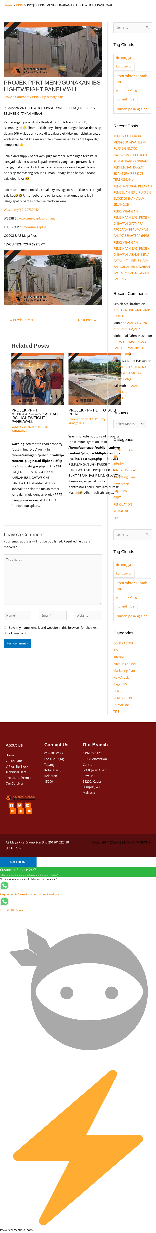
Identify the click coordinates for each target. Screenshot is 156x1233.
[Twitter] (19, 805)
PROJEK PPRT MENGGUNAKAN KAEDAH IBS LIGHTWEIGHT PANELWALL (34, 416)
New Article (121, 484)
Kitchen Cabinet (124, 470)
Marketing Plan (124, 477)
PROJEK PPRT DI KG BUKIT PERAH (93, 412)
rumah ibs (125, 99)
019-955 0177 (92, 753)
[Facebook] (11, 805)
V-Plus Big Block (17, 766)
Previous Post (21, 319)
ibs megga (123, 58)
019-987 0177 (53, 753)
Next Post (87, 319)
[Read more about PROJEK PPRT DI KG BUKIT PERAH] (94, 379)
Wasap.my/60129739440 (21, 210)
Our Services (15, 783)
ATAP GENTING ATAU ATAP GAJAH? (127, 392)
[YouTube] (29, 811)
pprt (119, 90)
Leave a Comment (16, 97)
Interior (118, 463)
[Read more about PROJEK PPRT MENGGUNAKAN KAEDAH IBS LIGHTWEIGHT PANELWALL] (37, 379)
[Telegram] (21, 811)
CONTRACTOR (123, 450)
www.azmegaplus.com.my (36, 218)
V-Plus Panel (14, 761)
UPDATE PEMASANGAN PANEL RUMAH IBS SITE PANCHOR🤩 (129, 348)
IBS (115, 457)
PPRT (36, 97)
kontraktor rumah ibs (132, 78)
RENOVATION (122, 504)
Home (10, 755)
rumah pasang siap (132, 109)
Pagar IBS (120, 491)
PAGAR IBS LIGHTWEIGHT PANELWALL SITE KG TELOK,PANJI (131, 373)
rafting (132, 90)
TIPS (116, 518)
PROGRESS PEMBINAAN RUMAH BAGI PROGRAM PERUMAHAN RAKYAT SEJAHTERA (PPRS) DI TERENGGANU (130, 167)
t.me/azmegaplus (33, 227)
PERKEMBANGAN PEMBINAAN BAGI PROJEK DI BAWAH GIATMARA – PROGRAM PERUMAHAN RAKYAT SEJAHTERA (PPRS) (131, 223)
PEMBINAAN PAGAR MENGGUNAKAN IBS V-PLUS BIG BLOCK (129, 142)
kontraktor (124, 66)
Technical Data (16, 772)
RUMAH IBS (121, 511)
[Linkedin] (28, 805)
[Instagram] (13, 811)
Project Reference (18, 778)
